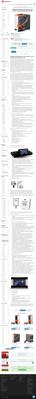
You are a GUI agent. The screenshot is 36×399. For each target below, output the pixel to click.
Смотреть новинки (23, 369)
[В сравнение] (31, 44)
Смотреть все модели (16, 36)
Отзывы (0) (26, 51)
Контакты (2, 384)
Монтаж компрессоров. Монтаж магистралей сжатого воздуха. (4, 379)
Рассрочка (16, 53)
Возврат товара (12, 378)
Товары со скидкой (21, 381)
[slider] (1, 34)
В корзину (24, 43)
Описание (13, 51)
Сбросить (3, 348)
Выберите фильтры (9, 348)
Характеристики (19, 51)
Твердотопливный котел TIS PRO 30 (16, 324)
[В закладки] (30, 44)
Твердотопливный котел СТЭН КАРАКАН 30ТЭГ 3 (29, 344)
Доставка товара (3, 386)
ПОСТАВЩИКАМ (3, 390)
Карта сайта (11, 379)
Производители (21, 377)
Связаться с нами (12, 377)
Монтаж (2, 377)
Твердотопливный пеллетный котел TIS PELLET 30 (16, 344)
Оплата (13, 4)
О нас (11, 4)
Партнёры (20, 380)
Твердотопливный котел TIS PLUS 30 (28, 325)
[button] (34, 4)
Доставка (16, 4)
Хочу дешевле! (13, 47)
